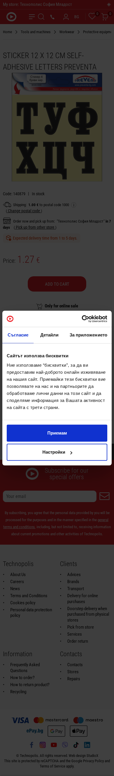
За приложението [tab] (89, 334)
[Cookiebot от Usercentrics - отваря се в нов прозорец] (82, 319)
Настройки (53, 452)
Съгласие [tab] (18, 334)
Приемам (57, 432)
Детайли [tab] (49, 334)
